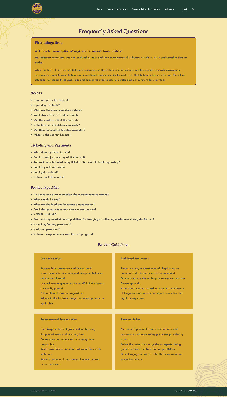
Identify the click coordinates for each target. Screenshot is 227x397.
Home (99, 9)
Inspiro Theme (180, 391)
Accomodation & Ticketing (146, 9)
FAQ (184, 9)
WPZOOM (192, 391)
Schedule (169, 9)
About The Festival (117, 9)
